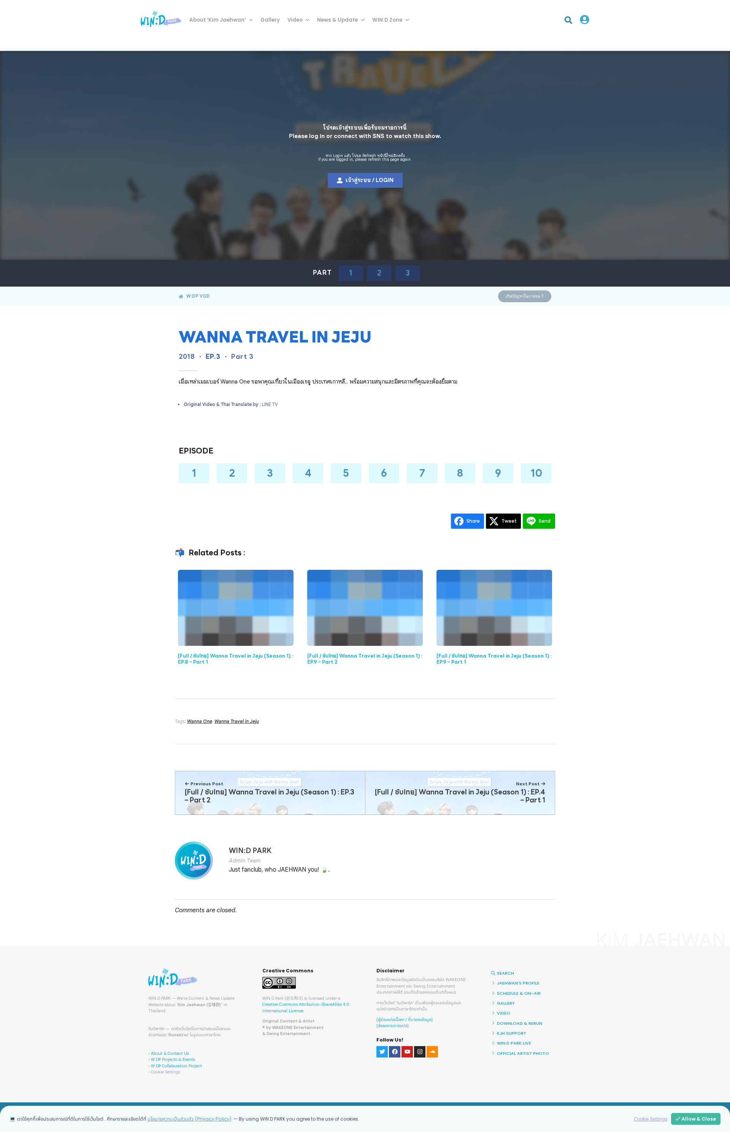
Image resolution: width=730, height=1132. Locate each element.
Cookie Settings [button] (165, 1072)
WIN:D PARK (250, 850)
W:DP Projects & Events (173, 1059)
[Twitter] (382, 1051)
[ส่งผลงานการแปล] (392, 1026)
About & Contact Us (170, 1053)
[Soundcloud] (432, 1051)
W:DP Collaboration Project (176, 1066)
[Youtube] (407, 1051)
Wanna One (199, 721)
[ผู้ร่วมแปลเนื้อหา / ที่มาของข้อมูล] (404, 1019)
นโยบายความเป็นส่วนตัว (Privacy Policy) (190, 1119)
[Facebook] (394, 1051)
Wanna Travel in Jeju (236, 721)
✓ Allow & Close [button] (696, 1119)
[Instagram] (419, 1051)
